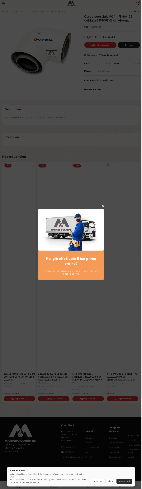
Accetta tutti (124, 481)
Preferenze (97, 481)
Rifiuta (110, 481)
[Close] (102, 205)
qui (83, 480)
